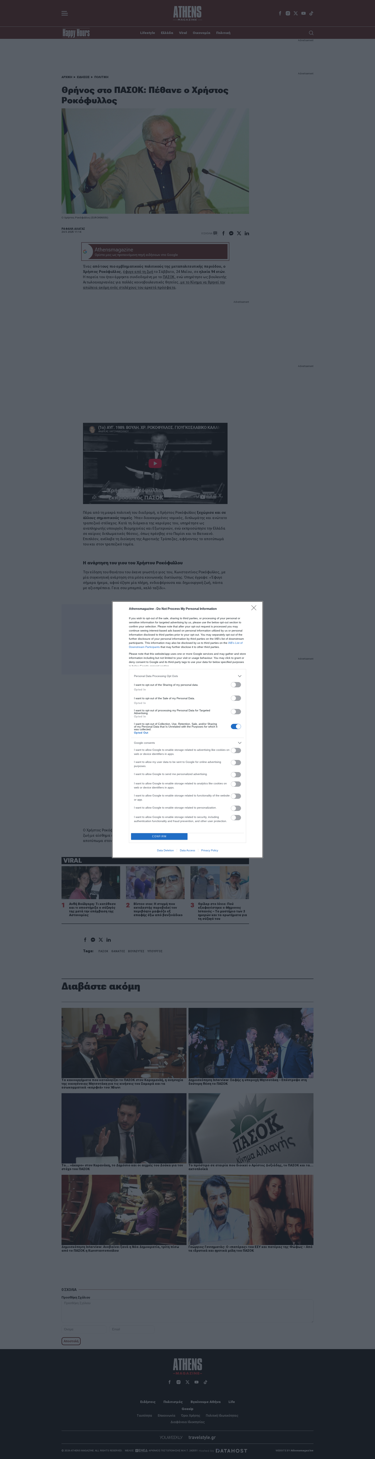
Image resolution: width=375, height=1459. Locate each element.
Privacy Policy (209, 850)
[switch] (236, 684)
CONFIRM (159, 836)
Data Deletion (165, 850)
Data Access (187, 850)
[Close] (255, 609)
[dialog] (187, 729)
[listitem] (187, 676)
